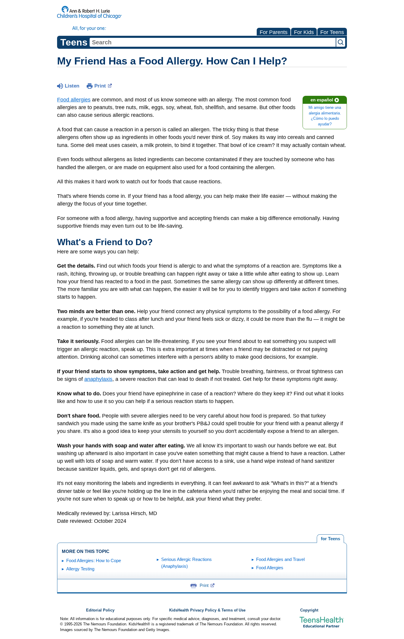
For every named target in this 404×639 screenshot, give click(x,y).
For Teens (332, 32)
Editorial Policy (100, 610)
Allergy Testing (80, 568)
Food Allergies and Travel (280, 559)
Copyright (309, 610)
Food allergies (74, 100)
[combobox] (213, 42)
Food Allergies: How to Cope (93, 560)
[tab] (330, 538)
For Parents (273, 32)
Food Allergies (269, 567)
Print (100, 86)
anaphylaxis (98, 379)
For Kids (304, 32)
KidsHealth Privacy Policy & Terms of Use (207, 610)
